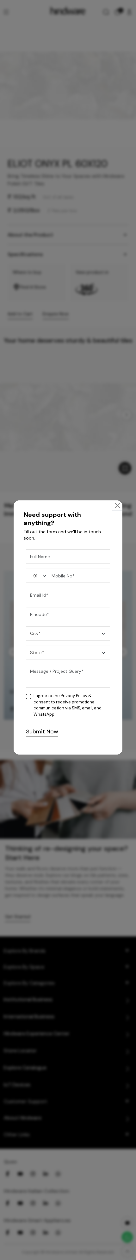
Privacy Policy (74, 695)
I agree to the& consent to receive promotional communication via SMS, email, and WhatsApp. (68, 705)
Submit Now (42, 731)
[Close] (117, 505)
